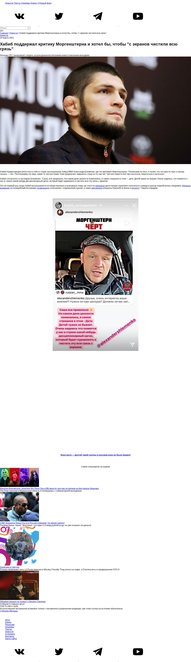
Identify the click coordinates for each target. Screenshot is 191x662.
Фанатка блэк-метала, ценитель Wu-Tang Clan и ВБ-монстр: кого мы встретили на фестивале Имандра (49, 488)
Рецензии (9, 625)
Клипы (34, 3)
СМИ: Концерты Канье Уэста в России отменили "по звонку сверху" (32, 523)
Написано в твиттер (9, 567)
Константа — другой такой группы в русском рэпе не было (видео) (95, 455)
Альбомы (25, 3)
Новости (9, 3)
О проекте (10, 634)
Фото (7, 620)
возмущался (43, 188)
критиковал (96, 188)
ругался (135, 188)
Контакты (9, 636)
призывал (100, 186)
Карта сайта (11, 639)
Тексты (17, 3)
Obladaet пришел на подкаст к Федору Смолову (23, 602)
